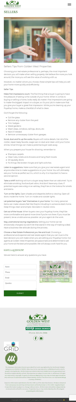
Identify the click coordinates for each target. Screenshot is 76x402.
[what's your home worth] (55, 271)
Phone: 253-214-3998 (38, 333)
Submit (20, 293)
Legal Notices (52, 400)
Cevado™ (27, 400)
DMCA (60, 400)
